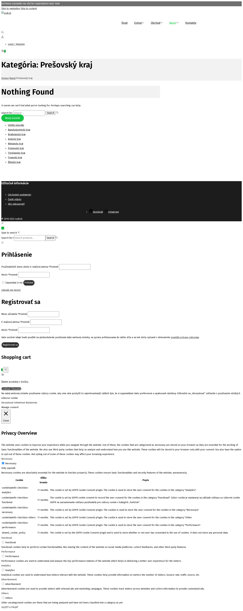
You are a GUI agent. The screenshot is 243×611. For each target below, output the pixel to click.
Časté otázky (14, 199)
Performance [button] (8, 551)
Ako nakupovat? (16, 204)
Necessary (10, 463)
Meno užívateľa (14, 314)
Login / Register (16, 44)
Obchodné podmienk (19, 194)
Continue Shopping (11, 388)
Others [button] (5, 593)
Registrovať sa (10, 344)
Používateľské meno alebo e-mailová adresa (29, 266)
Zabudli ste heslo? (11, 290)
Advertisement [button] (9, 579)
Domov (5, 78)
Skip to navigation (10, 8)
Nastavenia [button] (31, 402)
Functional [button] (6, 537)
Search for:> (7, 238)
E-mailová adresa (15, 322)
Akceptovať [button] (7, 402)
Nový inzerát (12, 118)
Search (50, 238)
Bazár (13, 78)
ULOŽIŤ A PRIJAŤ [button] (9, 607)
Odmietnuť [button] (19, 402)
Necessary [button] (6, 458)
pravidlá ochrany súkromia (185, 337)
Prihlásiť (28, 282)
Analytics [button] (6, 565)
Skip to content (29, 8)
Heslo (9, 274)
